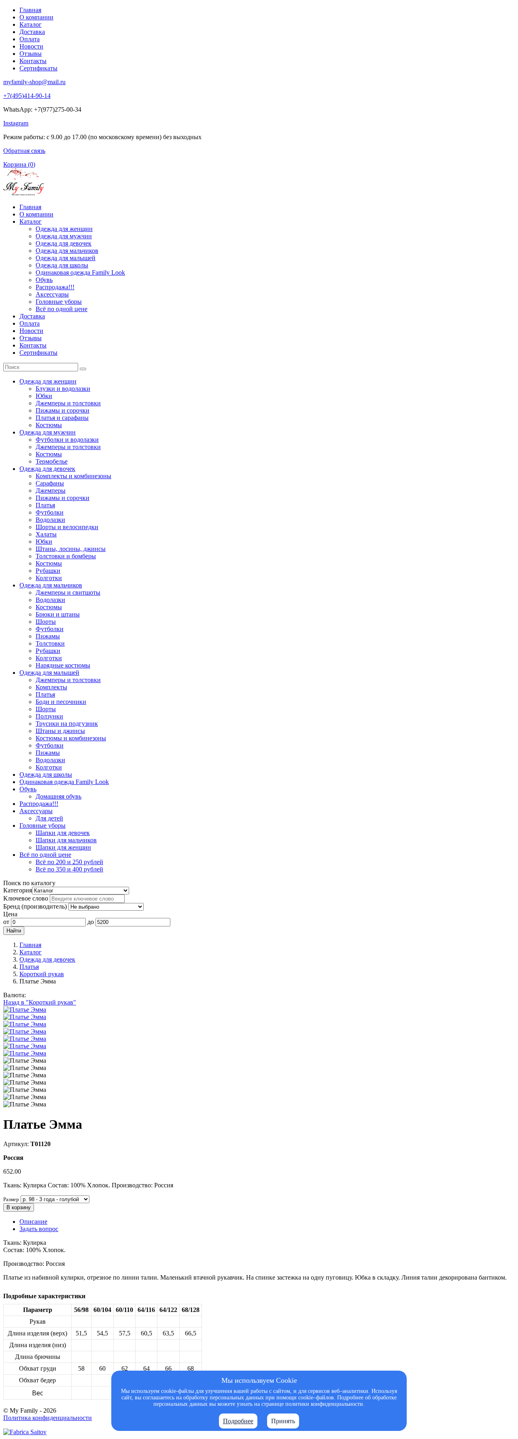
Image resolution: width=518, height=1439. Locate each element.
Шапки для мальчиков (66, 840)
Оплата (29, 39)
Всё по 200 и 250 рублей (69, 861)
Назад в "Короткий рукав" (39, 1002)
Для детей (49, 818)
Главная (30, 9)
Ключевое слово (25, 898)
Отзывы (30, 53)
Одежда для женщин (64, 228)
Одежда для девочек (63, 243)
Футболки (50, 512)
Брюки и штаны (58, 614)
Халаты (46, 534)
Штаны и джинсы (60, 730)
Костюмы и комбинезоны (71, 738)
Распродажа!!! (55, 287)
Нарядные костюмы (63, 665)
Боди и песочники (61, 701)
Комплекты (51, 687)
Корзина (19, 164)
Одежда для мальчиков (67, 250)
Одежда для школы (62, 265)
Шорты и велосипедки (67, 526)
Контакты (33, 60)
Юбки (44, 395)
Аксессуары (52, 294)
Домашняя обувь (58, 796)
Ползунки (49, 716)
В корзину (18, 1207)
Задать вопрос (38, 1228)
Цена (10, 914)
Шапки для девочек (63, 832)
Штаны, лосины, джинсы (71, 548)
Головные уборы (59, 301)
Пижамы (48, 636)
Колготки (49, 577)
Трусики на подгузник (67, 723)
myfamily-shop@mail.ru (34, 81)
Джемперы (51, 490)
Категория (17, 890)
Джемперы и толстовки (68, 403)
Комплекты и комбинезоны (73, 476)
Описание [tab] (33, 1221)
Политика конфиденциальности (47, 1417)
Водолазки (50, 519)
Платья (45, 505)
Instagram (15, 123)
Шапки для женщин (63, 847)
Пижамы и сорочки (62, 410)
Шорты (46, 621)
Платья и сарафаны (62, 417)
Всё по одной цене (61, 308)
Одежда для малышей (66, 257)
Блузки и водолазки (63, 388)
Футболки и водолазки (67, 439)
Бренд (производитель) (35, 906)
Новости (31, 46)
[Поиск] (83, 369)
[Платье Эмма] (24, 1009)
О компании (36, 17)
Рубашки (48, 570)
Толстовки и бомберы (66, 556)
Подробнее (238, 1421)
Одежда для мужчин (64, 236)
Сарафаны (50, 483)
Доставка (32, 31)
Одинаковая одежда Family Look (80, 272)
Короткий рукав (41, 974)
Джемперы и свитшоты (68, 592)
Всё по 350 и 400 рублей (69, 869)
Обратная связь (24, 150)
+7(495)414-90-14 (27, 95)
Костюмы (49, 425)
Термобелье (52, 461)
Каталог (30, 24)
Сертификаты (38, 68)
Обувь (44, 279)
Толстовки (50, 643)
